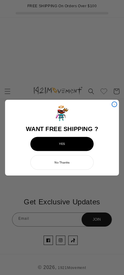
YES (62, 143)
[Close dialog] (114, 104)
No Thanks (62, 162)
